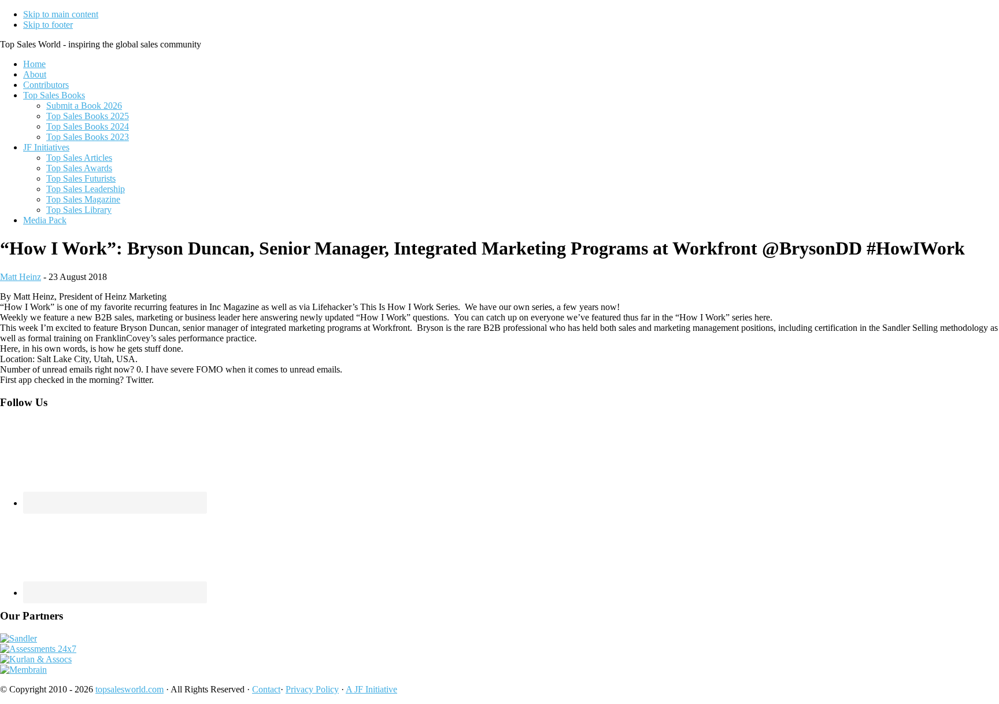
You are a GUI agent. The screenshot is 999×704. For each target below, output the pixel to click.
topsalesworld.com (129, 689)
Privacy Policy (312, 689)
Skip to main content (60, 14)
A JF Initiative (371, 689)
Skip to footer (48, 25)
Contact (266, 689)
